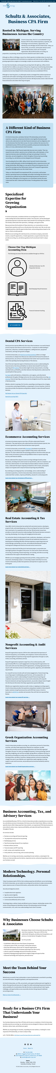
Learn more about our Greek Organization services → (20, 766)
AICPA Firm (16, 692)
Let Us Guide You (15, 325)
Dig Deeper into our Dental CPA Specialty (16, 393)
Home (25, 1048)
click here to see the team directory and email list (27, 1035)
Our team (7, 375)
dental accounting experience (28, 355)
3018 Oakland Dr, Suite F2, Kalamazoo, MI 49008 (29, 1055)
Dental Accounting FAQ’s (11, 396)
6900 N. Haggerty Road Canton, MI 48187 (14, 1)
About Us (30, 1048)
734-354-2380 (4, 1)
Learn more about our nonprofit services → (17, 697)
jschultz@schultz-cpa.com (27, 1)
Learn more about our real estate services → (17, 567)
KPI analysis (16, 368)
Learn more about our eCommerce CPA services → (19, 478)
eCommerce (28, 448)
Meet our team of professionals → (12, 995)
